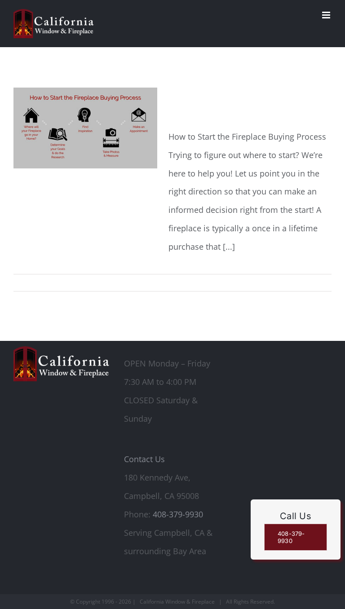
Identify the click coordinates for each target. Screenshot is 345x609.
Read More (318, 283)
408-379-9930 (178, 514)
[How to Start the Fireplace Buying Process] (85, 128)
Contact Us (144, 459)
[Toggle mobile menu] (327, 15)
